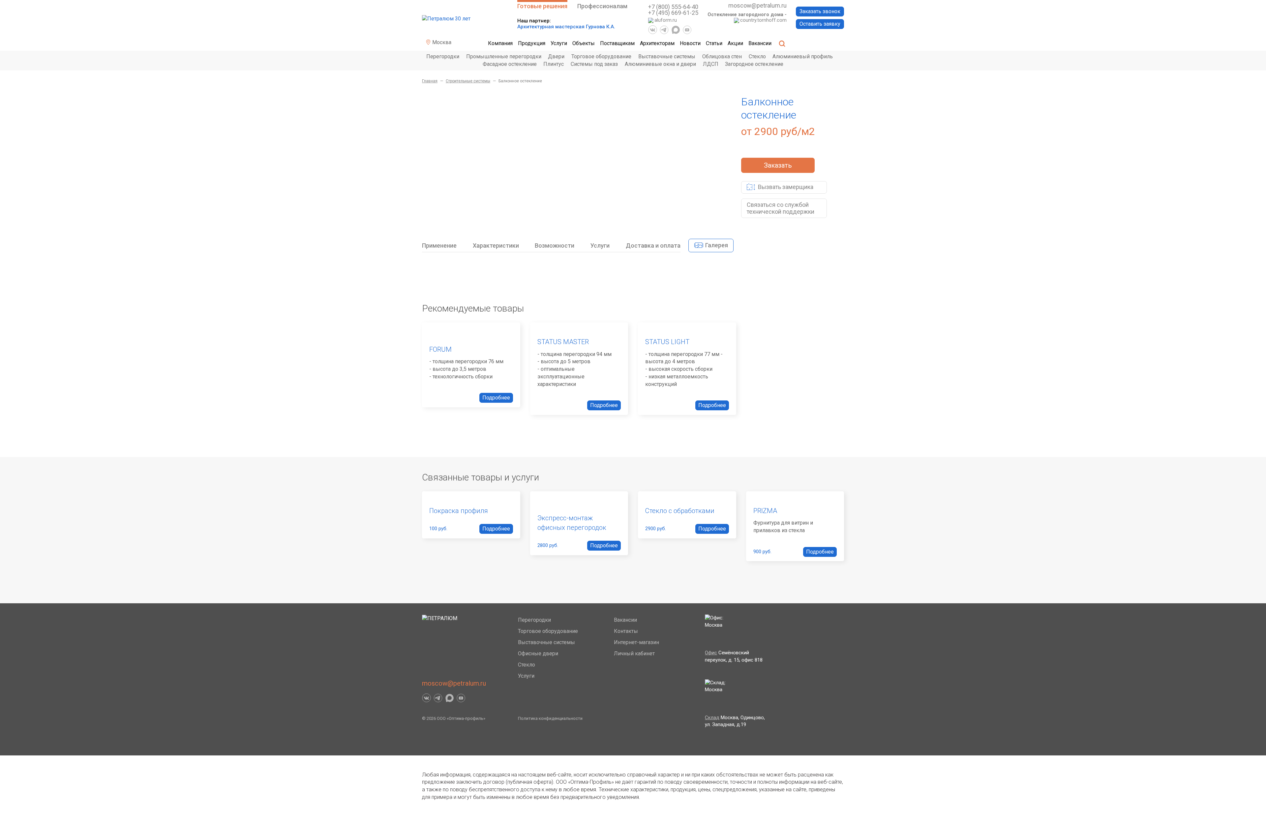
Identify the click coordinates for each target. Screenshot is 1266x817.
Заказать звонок (819, 11)
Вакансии (759, 43)
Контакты (626, 631)
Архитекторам (657, 43)
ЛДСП (710, 64)
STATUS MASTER (563, 342)
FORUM (440, 349)
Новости (690, 43)
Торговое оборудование (601, 56)
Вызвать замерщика (785, 186)
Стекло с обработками (679, 511)
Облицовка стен (722, 56)
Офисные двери (538, 653)
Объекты (583, 43)
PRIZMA (765, 511)
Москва (441, 42)
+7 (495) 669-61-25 (673, 12)
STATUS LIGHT (667, 342)
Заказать (778, 165)
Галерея (716, 245)
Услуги (559, 43)
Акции (735, 43)
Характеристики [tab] (496, 245)
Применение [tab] (439, 245)
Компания (500, 43)
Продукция (531, 43)
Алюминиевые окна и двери (660, 64)
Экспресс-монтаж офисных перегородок (571, 522)
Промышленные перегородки (503, 56)
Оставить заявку (819, 24)
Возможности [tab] (554, 245)
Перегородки (442, 56)
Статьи (714, 43)
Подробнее (496, 398)
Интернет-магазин (636, 642)
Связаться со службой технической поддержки (780, 208)
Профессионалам (602, 6)
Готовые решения (542, 6)
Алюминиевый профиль (802, 56)
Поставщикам (617, 43)
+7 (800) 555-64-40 (673, 6)
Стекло (757, 56)
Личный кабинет (634, 653)
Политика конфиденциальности (550, 718)
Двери (556, 56)
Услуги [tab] (600, 245)
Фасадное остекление (510, 64)
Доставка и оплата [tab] (653, 245)
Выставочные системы (666, 56)
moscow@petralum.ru (757, 5)
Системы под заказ (594, 64)
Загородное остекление (754, 64)
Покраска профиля (458, 511)
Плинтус (553, 64)
